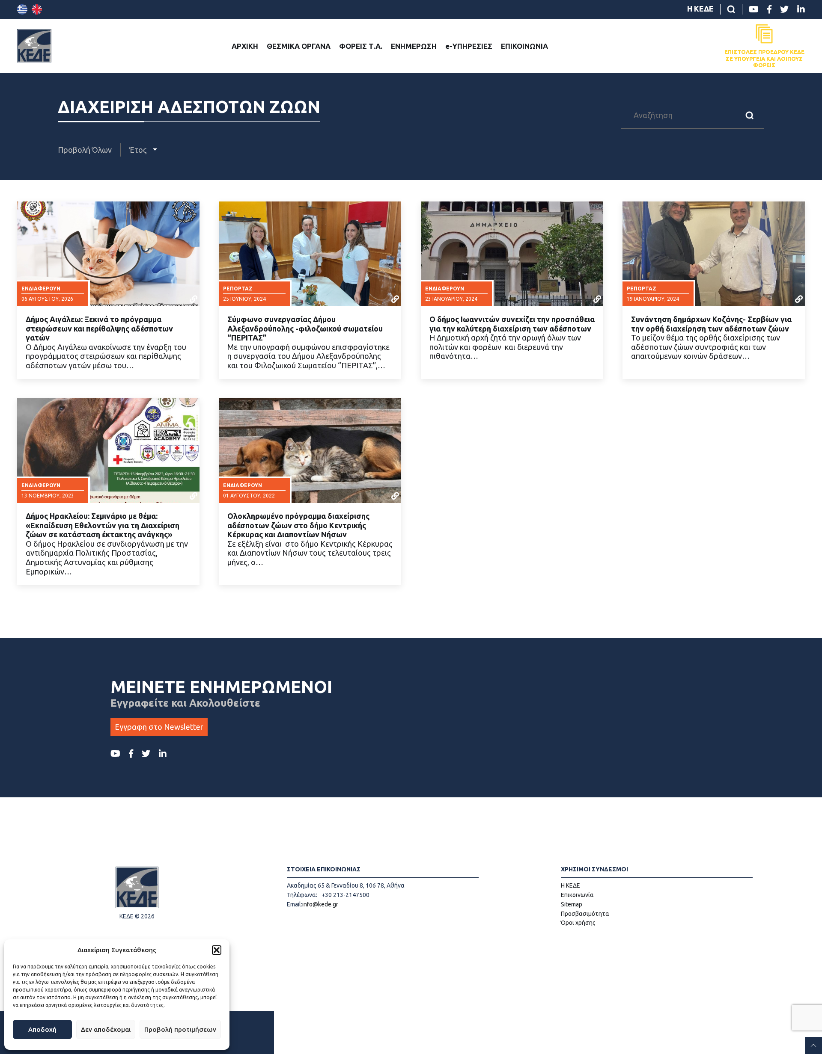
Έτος (139, 149)
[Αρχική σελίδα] (34, 46)
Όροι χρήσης (578, 922)
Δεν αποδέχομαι (106, 1029)
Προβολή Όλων (85, 149)
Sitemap (571, 904)
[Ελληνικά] (22, 9)
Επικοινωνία (577, 894)
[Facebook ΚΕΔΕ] (769, 9)
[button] (216, 950)
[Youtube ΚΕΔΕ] (754, 9)
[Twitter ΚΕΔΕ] (784, 9)
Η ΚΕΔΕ (700, 8)
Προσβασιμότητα (585, 913)
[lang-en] (37, 9)
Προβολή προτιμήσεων (180, 1029)
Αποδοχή (42, 1029)
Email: (294, 904)
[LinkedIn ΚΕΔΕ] (801, 9)
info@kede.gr (320, 904)
